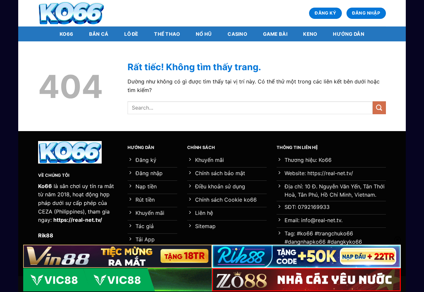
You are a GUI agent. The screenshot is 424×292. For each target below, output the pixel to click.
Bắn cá (99, 34)
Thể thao (167, 34)
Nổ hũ (204, 34)
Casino (237, 34)
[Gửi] (379, 107)
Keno (310, 34)
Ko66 (66, 34)
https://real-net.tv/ (77, 220)
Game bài (275, 34)
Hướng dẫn (348, 34)
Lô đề (131, 34)
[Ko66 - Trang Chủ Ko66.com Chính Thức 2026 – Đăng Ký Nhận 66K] (71, 13)
